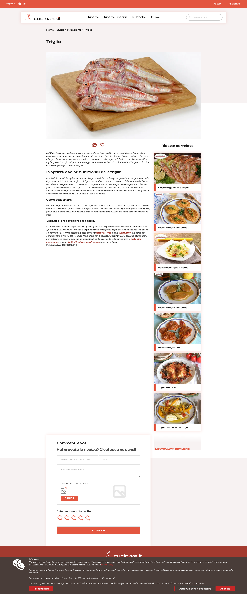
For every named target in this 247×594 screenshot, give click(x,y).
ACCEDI (217, 4)
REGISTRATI (235, 4)
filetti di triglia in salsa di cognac (84, 242)
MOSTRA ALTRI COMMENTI (172, 449)
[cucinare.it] (43, 17)
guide (155, 17)
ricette (93, 17)
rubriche (139, 17)
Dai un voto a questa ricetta (74, 511)
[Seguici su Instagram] (24, 4)
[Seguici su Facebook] (19, 4)
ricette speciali (115, 17)
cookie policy (107, 565)
